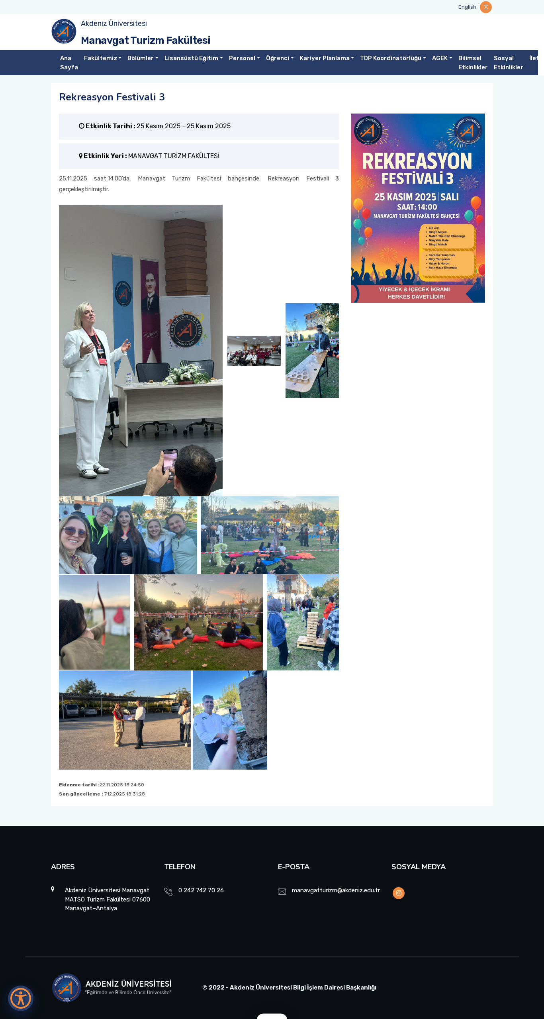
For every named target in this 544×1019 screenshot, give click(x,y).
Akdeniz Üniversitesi (114, 23)
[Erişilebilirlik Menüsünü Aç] (20, 998)
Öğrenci (277, 58)
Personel (242, 58)
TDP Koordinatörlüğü (390, 58)
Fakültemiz (100, 58)
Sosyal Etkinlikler (508, 63)
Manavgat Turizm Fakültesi (145, 40)
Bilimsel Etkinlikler (473, 63)
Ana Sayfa (69, 63)
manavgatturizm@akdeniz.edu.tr (336, 890)
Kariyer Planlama (325, 58)
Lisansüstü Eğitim (191, 58)
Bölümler (140, 58)
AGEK (440, 58)
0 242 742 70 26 (201, 890)
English (467, 7)
